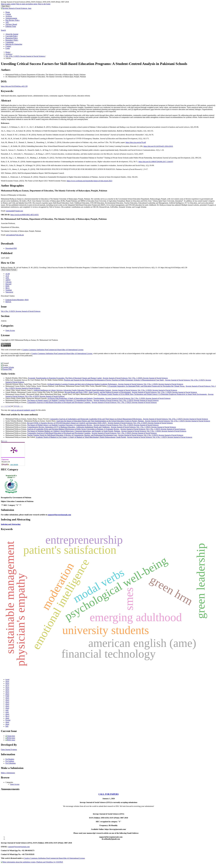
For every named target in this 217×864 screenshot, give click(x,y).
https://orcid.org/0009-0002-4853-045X (24, 215)
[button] (7, 679)
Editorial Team (10, 26)
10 (18, 406)
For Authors (9, 761)
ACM (7, 274)
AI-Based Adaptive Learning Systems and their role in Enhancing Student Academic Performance (82, 384)
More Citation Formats (9, 270)
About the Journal (11, 34)
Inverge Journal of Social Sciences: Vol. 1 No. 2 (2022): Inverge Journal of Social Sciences (124, 402)
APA (7, 278)
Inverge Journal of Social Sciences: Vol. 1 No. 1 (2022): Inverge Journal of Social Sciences (143, 427)
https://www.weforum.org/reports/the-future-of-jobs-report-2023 (89, 181)
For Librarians (10, 763)
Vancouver (9, 292)
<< (2, 406)
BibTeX (8, 302)
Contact (8, 46)
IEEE (7, 286)
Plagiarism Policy (11, 38)
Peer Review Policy (12, 20)
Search (3, 30)
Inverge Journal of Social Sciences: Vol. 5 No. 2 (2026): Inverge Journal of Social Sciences (138, 398)
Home (7, 12)
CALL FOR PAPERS (108, 794)
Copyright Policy (11, 36)
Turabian (8, 290)
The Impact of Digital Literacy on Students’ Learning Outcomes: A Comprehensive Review (60, 400)
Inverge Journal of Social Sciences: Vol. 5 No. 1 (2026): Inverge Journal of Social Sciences (135, 378)
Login (7, 48)
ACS (7, 276)
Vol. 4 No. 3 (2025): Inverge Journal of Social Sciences (25, 56)
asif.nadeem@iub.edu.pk (15, 235)
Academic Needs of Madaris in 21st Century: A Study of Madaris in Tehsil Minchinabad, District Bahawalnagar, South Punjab (81, 437)
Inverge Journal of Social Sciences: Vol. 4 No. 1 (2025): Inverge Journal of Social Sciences (177, 421)
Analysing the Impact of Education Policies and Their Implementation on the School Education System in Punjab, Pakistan (100, 421)
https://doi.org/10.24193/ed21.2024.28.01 (158, 146)
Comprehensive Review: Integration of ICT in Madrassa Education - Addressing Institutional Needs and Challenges (68, 427)
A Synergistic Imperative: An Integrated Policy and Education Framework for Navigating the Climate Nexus (146, 386)
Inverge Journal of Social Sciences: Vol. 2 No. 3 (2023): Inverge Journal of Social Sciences (150, 435)
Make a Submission (8, 773)
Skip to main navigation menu (26, 4)
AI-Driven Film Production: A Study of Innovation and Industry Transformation (76, 398)
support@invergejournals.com (59, 515)
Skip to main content (8, 4)
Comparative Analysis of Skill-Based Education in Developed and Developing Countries (59, 402)
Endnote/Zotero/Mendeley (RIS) (17, 300)
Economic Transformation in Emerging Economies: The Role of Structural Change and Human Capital (65, 378)
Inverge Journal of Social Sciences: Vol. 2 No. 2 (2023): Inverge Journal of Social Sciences (126, 400)
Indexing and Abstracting (10, 524)
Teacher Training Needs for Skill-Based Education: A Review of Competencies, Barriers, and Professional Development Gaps (72, 435)
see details (14, 464)
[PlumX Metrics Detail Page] (13, 450)
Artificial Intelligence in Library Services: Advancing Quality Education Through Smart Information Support (72, 390)
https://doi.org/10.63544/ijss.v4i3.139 (14, 86)
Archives (8, 16)
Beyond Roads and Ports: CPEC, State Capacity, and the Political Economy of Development (98, 392)
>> (22, 406)
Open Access (10, 330)
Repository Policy (11, 40)
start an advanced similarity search (23, 410)
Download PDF (11, 248)
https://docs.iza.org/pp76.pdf (136, 142)
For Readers (9, 759)
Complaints (9, 42)
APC (7, 22)
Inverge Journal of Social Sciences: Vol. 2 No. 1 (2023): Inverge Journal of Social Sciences (153, 429)
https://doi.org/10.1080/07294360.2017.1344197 (155, 162)
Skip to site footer (44, 4)
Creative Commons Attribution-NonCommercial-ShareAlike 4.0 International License (52, 350)
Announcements (11, 18)
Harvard (8, 284)
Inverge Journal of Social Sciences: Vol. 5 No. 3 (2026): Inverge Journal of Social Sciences (144, 390)
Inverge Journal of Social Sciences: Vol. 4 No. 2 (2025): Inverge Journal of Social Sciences (175, 419)
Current (8, 14)
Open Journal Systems (9, 749)
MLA (7, 288)
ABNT (8, 280)
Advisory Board (11, 24)
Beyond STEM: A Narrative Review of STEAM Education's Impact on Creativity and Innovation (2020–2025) (67, 423)
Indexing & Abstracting (13, 44)
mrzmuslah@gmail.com (14, 211)
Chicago (8, 282)
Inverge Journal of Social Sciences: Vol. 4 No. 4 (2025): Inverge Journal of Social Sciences (140, 423)
